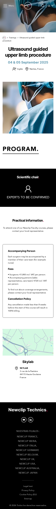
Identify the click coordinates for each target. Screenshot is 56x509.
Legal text (28, 486)
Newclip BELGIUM (27, 454)
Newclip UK (27, 459)
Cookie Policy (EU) (28, 494)
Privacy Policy (28, 490)
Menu (11, 5)
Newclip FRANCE (27, 436)
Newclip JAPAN (28, 472)
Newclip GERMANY (27, 450)
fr (49, 11)
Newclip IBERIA (27, 441)
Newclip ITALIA (27, 445)
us (49, 15)
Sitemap (28, 498)
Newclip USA (27, 463)
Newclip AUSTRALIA (27, 468)
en (49, 8)
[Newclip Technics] (28, 5)
